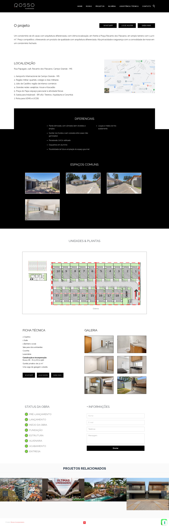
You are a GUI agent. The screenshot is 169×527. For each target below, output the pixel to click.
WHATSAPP (108, 26)
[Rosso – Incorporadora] (24, 6)
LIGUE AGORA (127, 26)
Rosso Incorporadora (17, 522)
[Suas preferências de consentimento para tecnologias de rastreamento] (164, 522)
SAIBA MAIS (146, 26)
